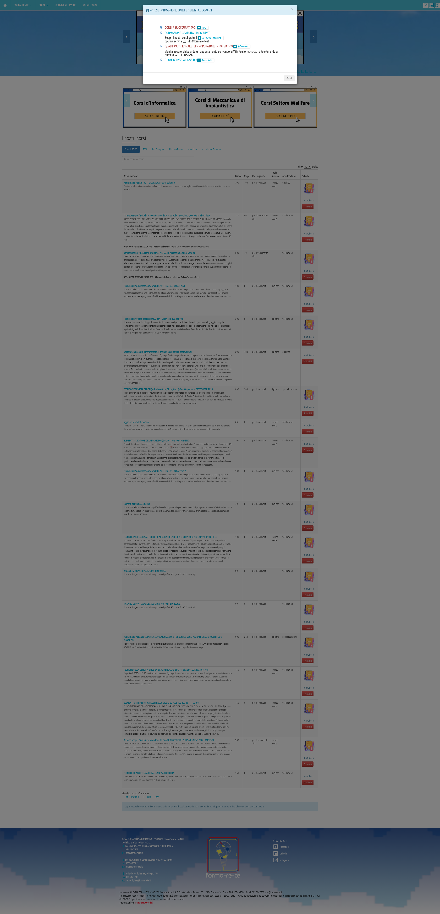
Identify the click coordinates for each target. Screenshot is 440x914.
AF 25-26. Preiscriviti (211, 37)
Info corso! (243, 46)
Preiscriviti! (207, 60)
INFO (204, 27)
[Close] (292, 9)
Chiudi (289, 78)
